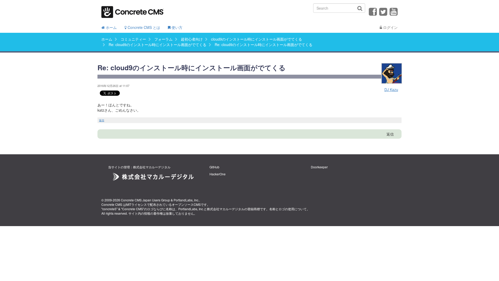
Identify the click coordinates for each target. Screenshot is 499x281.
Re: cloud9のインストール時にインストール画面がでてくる (157, 44)
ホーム (111, 27)
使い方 (176, 27)
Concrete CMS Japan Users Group (145, 200)
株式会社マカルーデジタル (225, 209)
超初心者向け (192, 39)
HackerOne (217, 174)
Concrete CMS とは (143, 27)
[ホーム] (132, 10)
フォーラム (163, 39)
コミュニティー (133, 39)
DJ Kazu (391, 89)
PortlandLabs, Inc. (186, 200)
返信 (101, 120)
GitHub (214, 167)
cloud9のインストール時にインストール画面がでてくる (256, 39)
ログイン (390, 27)
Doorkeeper (319, 167)
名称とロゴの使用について (288, 209)
